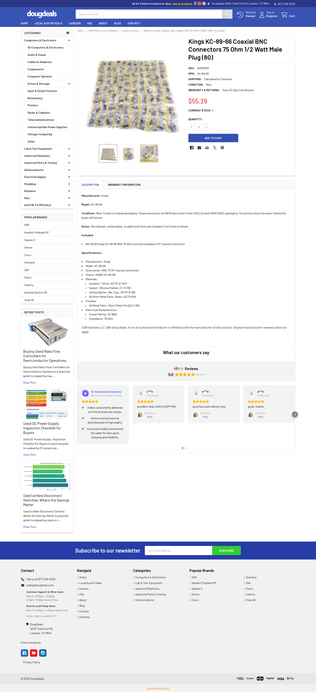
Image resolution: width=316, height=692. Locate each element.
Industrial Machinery (37, 155)
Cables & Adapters (40, 62)
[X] (214, 147)
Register (272, 16)
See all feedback (182, 3)
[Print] (207, 147)
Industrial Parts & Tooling (40, 162)
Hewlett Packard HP (36, 232)
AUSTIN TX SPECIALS (37, 205)
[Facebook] (195, 3)
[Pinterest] (222, 147)
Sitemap (84, 617)
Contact (134, 23)
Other (31, 141)
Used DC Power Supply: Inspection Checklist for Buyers (42, 428)
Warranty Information (124, 184)
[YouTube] (199, 3)
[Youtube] (33, 653)
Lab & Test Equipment (38, 148)
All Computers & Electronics (45, 47)
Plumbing (30, 184)
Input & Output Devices (42, 90)
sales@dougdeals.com (40, 585)
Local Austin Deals (48, 23)
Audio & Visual (37, 54)
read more (29, 382)
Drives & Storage (39, 83)
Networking (35, 98)
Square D (29, 240)
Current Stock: (200, 110)
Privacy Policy (31, 662)
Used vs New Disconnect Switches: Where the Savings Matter (46, 500)
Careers (75, 23)
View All (29, 300)
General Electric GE (35, 292)
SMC (27, 225)
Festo (27, 277)
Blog (117, 23)
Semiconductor (34, 169)
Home (24, 23)
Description (90, 184)
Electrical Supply (35, 176)
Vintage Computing (40, 134)
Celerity (28, 285)
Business (30, 191)
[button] (77, 414)
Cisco (27, 255)
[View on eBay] (140, 393)
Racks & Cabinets (39, 112)
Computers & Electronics (40, 40)
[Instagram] (204, 3)
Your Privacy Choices (158, 688)
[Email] (199, 147)
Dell (26, 270)
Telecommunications (41, 119)
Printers (33, 105)
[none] (131, 89)
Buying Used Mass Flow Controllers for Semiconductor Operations (44, 356)
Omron (28, 247)
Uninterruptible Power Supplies (47, 127)
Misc (27, 198)
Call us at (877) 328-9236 (40, 579)
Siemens (29, 262)
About (103, 23)
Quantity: (195, 119)
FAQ (89, 23)
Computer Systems (40, 76)
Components (36, 69)
